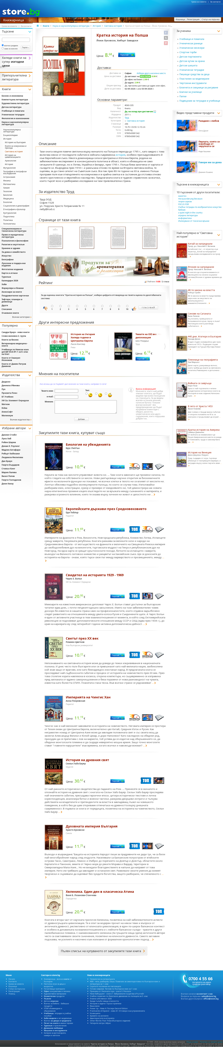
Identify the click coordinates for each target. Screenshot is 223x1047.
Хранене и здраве (11, 248)
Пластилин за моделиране (194, 78)
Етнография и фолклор (14, 209)
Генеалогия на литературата (102, 979)
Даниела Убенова (11, 385)
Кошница (12, 986)
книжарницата (199, 184)
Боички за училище (190, 91)
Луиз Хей (6, 438)
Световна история (113, 26)
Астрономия (9, 177)
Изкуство (6, 255)
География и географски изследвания (15, 172)
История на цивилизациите (13, 156)
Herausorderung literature (190, 198)
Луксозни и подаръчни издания (14, 264)
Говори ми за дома (210, 162)
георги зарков (185, 201)
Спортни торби (188, 52)
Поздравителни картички (15, 295)
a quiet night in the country (190, 212)
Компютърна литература (15, 99)
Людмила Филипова (12, 457)
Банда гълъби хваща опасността (104, 1001)
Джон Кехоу (8, 483)
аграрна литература (188, 215)
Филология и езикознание (15, 118)
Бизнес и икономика (12, 95)
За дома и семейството (13, 252)
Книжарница (13, 20)
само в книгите (10, 48)
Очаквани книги (10, 313)
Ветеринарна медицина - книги (15, 344)
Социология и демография (16, 205)
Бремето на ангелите (99, 1015)
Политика (8, 220)
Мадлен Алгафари (11, 449)
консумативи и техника (57, 991)
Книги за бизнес (10, 339)
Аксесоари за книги (12, 291)
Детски (51, 1001)
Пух (3, 389)
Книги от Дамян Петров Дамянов (14, 365)
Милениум (7, 415)
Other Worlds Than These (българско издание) (110, 1020)
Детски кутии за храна (192, 61)
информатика (185, 218)
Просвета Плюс (9, 393)
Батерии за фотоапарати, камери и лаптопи (55, 1034)
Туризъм (6, 276)
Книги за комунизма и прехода (15, 147)
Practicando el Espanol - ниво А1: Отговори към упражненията (117, 1011)
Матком (6, 404)
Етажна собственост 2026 (101, 998)
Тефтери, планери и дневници (12, 300)
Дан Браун (7, 461)
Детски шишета (188, 65)
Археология (10, 160)
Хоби (4, 284)
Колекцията (95, 1013)
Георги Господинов (11, 479)
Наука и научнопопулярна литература (71, 26)
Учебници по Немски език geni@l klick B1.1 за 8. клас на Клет (15, 351)
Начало (11, 979)
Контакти (12, 981)
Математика (9, 184)
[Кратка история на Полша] (64, 66)
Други (5, 305)
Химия (6, 187)
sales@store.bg (208, 996)
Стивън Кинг (8, 468)
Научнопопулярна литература (12, 130)
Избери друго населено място (151, 73)
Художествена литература (15, 103)
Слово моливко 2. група (14, 336)
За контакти (215, 2)
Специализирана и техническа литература (14, 229)
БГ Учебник (7, 396)
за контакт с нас (204, 993)
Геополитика (9, 223)
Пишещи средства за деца (194, 74)
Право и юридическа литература (13, 235)
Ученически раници (190, 43)
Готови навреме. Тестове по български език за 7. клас (113, 989)
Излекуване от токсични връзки (193, 221)
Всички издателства (20, 419)
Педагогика (8, 216)
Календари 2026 (10, 280)
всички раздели (11, 45)
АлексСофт (7, 411)
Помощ (11, 993)
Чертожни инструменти (193, 83)
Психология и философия (15, 240)
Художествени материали (55, 993)
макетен (182, 196)
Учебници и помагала (191, 39)
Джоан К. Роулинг (11, 446)
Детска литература (11, 107)
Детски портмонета (190, 56)
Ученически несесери (191, 47)
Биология (7, 195)
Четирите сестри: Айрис (100, 1023)
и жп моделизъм (58, 1018)
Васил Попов (8, 476)
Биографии (8, 259)
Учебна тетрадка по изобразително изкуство (200, 207)
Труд (127, 117)
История (97, 26)
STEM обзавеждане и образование (53, 1009)
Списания (7, 309)
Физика (7, 180)
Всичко (57, 1020)
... (152, 494)
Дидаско (6, 381)
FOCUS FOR (183, 204)
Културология (9, 213)
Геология (7, 191)
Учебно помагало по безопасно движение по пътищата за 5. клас (119, 996)
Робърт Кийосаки (11, 453)
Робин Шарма (9, 442)
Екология (7, 202)
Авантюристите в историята (102, 1018)
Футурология (9, 167)
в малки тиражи (58, 1023)
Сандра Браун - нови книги (16, 332)
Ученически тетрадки (191, 69)
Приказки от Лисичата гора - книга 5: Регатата (110, 991)
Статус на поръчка (16, 989)
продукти (54, 996)
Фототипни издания (12, 269)
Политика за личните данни (211, 1042)
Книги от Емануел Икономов (11, 359)
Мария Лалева (9, 472)
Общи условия (192, 1042)
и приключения (55, 1025)
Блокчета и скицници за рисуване (198, 87)
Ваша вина (94, 1006)
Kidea (4, 408)
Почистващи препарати (54, 989)
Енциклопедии (10, 135)
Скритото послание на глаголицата (105, 986)
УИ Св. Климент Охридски (15, 400)
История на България (15, 142)
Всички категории (21, 317)
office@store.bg (211, 998)
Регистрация (14, 991)
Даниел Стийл (9, 434)
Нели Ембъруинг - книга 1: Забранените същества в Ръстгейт (117, 993)
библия (181, 209)
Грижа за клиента (198, 2)
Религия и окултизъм (13, 244)
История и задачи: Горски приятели (105, 1003)
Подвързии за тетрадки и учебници (199, 100)
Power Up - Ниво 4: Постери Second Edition (109, 1008)
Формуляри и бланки (13, 288)
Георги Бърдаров (10, 464)
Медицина (8, 198)
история (120, 154)
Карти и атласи (10, 273)
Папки (182, 96)
